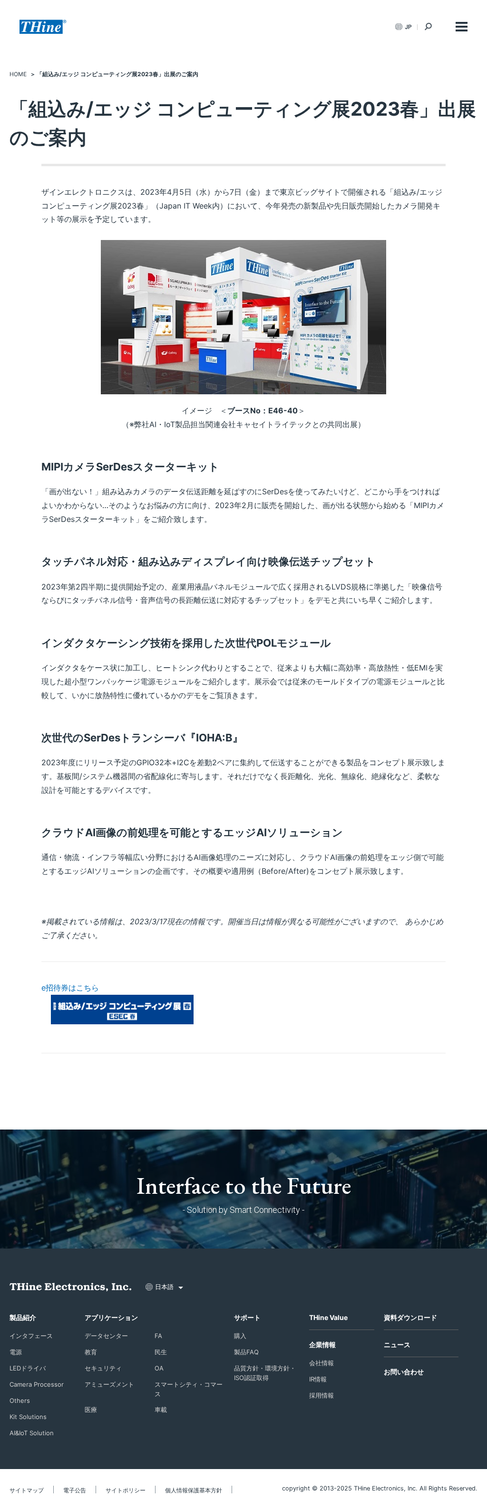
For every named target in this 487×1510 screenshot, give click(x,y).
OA (159, 1368)
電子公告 (74, 1490)
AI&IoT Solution (32, 1433)
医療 (91, 1409)
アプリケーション (111, 1317)
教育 (91, 1352)
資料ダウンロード (410, 1317)
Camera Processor (37, 1384)
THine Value (328, 1317)
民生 (161, 1352)
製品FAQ (246, 1352)
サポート (247, 1317)
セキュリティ (103, 1368)
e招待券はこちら (70, 987)
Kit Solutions (28, 1416)
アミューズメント (109, 1384)
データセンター (106, 1336)
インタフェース (31, 1336)
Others (20, 1400)
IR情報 (318, 1379)
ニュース (397, 1344)
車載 (161, 1409)
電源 (16, 1352)
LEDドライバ (28, 1368)
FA (158, 1336)
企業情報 (322, 1344)
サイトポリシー (126, 1490)
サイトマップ (27, 1490)
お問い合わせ (404, 1372)
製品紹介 (23, 1317)
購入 (240, 1336)
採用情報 (321, 1395)
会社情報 (321, 1363)
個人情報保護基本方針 (193, 1490)
